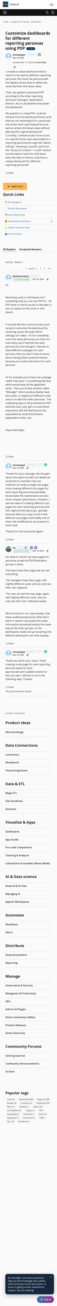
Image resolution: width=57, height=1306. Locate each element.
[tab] (9, 249)
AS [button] (14, 547)
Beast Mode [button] (26, 1099)
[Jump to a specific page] (49, 268)
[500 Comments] (31, 547)
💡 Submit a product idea (17, 227)
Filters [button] (11, 1106)
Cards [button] (11, 1099)
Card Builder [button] (14, 1110)
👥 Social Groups (13, 233)
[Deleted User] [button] (21, 276)
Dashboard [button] (43, 1103)
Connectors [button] (26, 1103)
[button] (8, 56)
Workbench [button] (24, 1121)
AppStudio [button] (13, 1118)
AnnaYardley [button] (40, 62)
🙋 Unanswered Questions (28, 221)
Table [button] (42, 1118)
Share (9, 173)
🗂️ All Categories (13, 202)
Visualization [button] (13, 1114)
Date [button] (43, 1114)
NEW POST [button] (17, 186)
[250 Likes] (36, 547)
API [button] (41, 1110)
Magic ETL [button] (43, 1099)
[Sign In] (52, 12)
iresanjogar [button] (19, 54)
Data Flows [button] (29, 1114)
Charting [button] (24, 1106)
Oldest (18, 262)
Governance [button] (29, 1118)
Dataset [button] (11, 1103)
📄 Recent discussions (16, 208)
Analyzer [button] (30, 1110)
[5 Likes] (39, 54)
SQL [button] (10, 1121)
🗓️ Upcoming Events (15, 214)
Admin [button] (37, 1106)
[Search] (47, 12)
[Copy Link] (14, 67)
